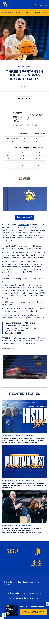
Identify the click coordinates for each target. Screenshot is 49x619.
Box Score (23, 99)
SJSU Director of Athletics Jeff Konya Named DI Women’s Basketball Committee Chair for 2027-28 (22, 531)
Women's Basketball (11, 435)
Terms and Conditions (18, 598)
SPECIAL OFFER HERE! (34, 613)
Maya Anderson (33, 227)
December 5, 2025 (13, 333)
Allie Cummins (8, 230)
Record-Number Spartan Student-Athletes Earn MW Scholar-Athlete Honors (24, 485)
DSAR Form (35, 598)
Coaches (36, 13)
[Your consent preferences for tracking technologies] (4, 615)
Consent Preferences (32, 593)
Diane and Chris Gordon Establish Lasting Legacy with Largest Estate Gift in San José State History (24, 440)
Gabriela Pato (23, 225)
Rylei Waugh (10, 308)
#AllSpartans (29, 323)
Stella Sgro (9, 315)
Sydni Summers (20, 269)
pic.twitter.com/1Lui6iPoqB (17, 325)
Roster (27, 13)
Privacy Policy (14, 593)
